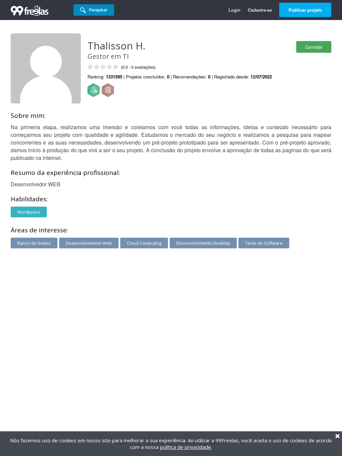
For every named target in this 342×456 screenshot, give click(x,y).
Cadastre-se (260, 10)
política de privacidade (185, 447)
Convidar (313, 47)
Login (234, 10)
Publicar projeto (305, 10)
